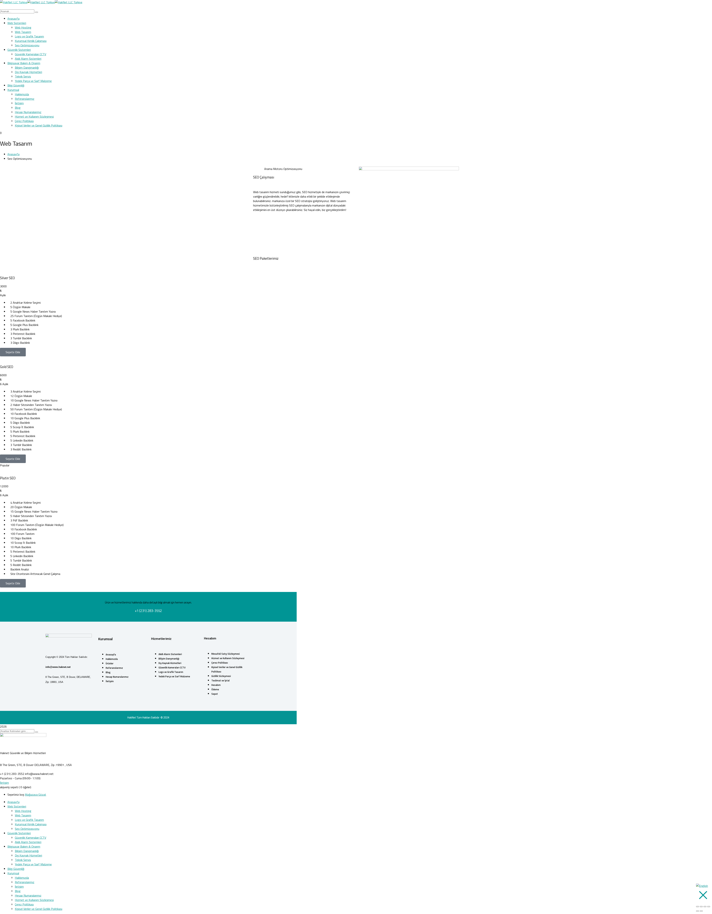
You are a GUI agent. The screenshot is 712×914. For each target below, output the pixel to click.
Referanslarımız (114, 668)
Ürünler (109, 663)
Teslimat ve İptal (220, 680)
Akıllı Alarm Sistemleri (170, 654)
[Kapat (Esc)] (708, 906)
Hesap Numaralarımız (117, 677)
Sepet (214, 694)
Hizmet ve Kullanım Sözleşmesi (227, 658)
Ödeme (215, 689)
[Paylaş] (704, 906)
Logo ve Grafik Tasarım (171, 672)
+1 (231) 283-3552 (12, 774)
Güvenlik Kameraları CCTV (172, 667)
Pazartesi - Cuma (11, 778)
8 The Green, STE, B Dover (17, 765)
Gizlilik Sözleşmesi (221, 676)
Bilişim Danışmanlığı (169, 658)
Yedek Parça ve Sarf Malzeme (174, 676)
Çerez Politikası (219, 662)
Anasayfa (13, 154)
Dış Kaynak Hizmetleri (170, 663)
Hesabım (216, 685)
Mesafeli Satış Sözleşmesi (225, 654)
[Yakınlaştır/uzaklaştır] (697, 906)
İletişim (110, 681)
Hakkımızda (112, 659)
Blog (108, 672)
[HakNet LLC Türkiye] (13, 2)
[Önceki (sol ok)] (697, 911)
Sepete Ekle (13, 352)
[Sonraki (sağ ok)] (701, 911)
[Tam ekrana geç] (701, 906)
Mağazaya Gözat (35, 794)
